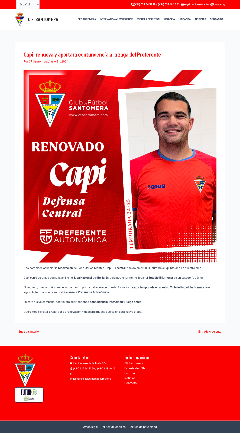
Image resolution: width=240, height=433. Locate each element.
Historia (129, 373)
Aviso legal (90, 427)
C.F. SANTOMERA (43, 19)
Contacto (130, 383)
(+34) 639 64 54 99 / (84, 368)
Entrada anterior (27, 331)
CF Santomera (133, 363)
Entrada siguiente (211, 331)
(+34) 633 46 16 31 (169, 4)
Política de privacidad (143, 427)
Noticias (129, 378)
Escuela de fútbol (135, 368)
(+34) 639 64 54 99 (145, 4)
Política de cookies (113, 427)
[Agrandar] (212, 74)
